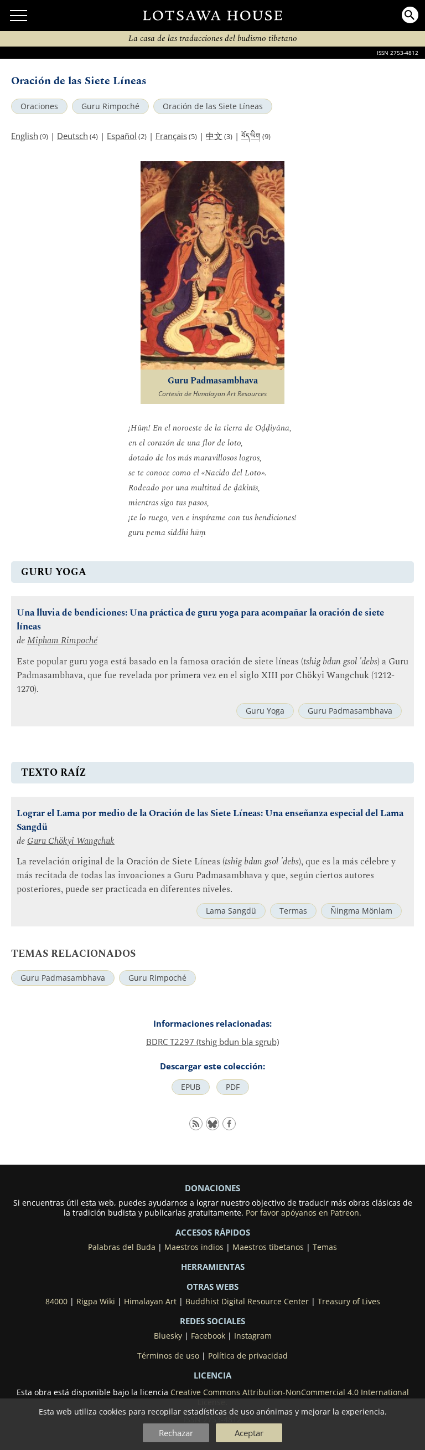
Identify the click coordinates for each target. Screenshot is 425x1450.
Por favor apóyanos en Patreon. (303, 1213)
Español (122, 135)
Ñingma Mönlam (361, 911)
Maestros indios (194, 1247)
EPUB (190, 1087)
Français (171, 135)
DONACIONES (212, 1187)
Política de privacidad (248, 1356)
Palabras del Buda (122, 1247)
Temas (325, 1247)
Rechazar (176, 1432)
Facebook (208, 1336)
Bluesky (168, 1336)
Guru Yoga (265, 711)
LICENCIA (212, 1375)
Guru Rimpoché (110, 106)
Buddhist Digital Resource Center (247, 1301)
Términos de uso (168, 1356)
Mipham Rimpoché (62, 641)
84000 (56, 1301)
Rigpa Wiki (95, 1301)
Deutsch (72, 135)
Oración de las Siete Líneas (213, 106)
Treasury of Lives (349, 1301)
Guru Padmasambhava (350, 711)
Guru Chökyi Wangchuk (71, 841)
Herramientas (213, 1266)
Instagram (253, 1336)
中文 (214, 135)
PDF (233, 1087)
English (24, 135)
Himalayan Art (150, 1301)
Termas (293, 911)
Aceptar (249, 1432)
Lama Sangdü (231, 911)
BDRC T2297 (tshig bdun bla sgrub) (212, 1041)
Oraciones (39, 106)
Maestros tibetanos (268, 1247)
